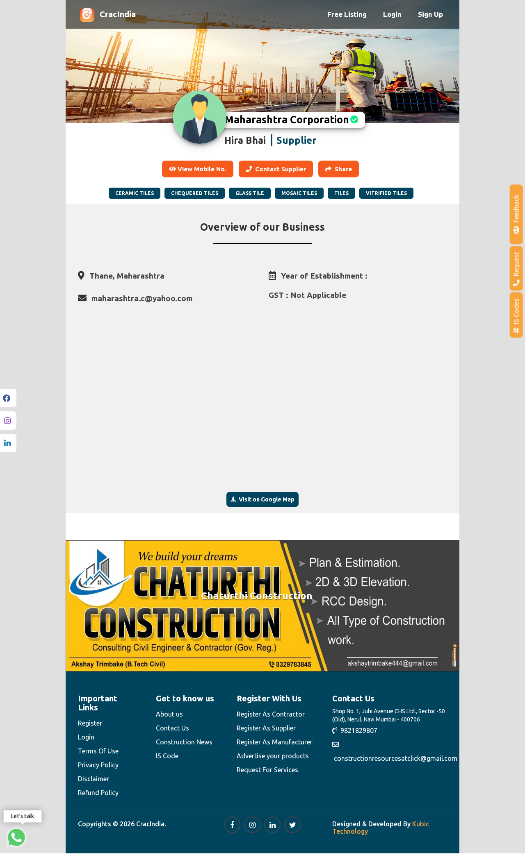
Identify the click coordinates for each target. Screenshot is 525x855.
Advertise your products (273, 756)
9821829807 (357, 730)
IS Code (167, 756)
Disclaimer (93, 778)
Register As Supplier (266, 728)
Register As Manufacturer (275, 742)
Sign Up (430, 14)
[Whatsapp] (16, 837)
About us (169, 714)
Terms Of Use (98, 751)
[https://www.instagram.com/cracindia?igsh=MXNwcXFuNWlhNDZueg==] (252, 824)
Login (392, 14)
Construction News (184, 742)
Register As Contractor (271, 714)
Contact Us (172, 728)
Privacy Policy (98, 765)
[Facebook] (8, 398)
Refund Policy (98, 792)
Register (90, 723)
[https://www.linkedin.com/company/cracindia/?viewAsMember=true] (272, 824)
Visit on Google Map (265, 499)
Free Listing (347, 14)
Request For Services (267, 769)
